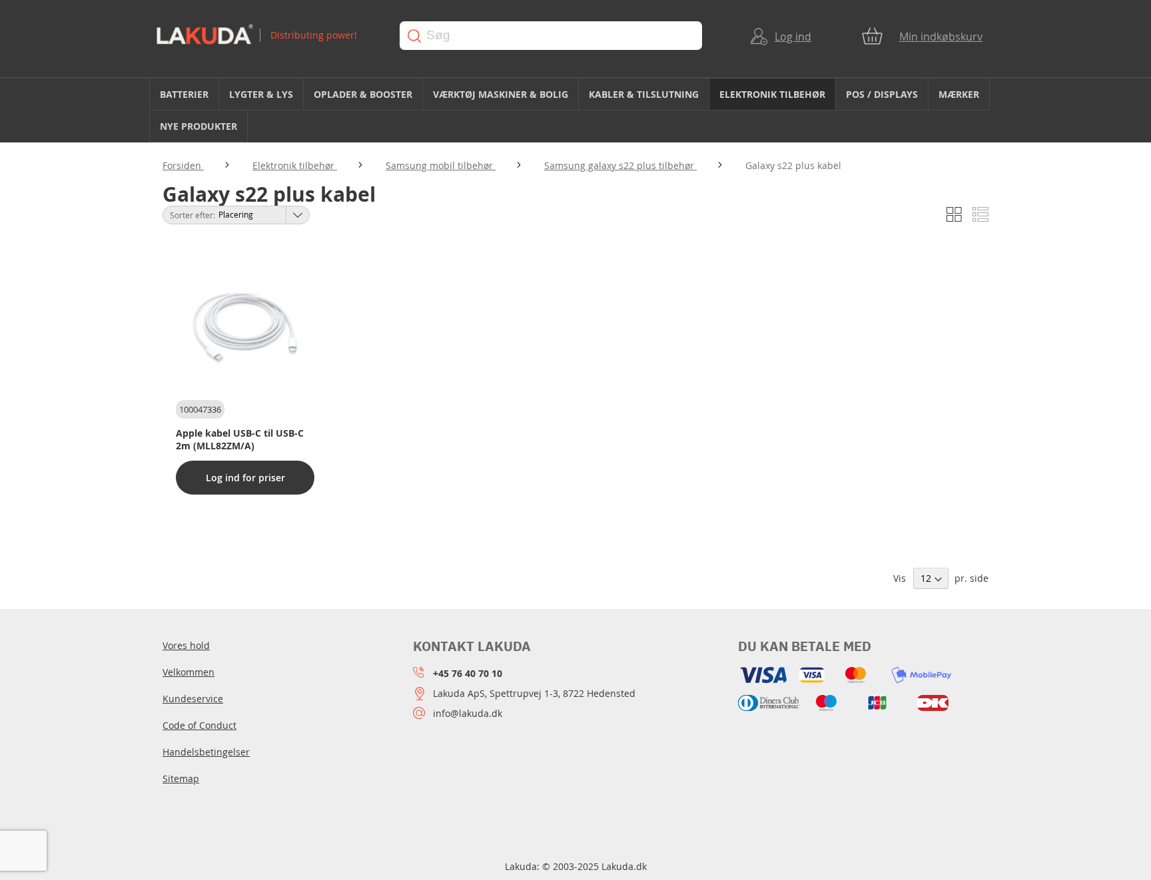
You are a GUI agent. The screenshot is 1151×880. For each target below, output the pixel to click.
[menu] (575, 110)
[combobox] (551, 35)
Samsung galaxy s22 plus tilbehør (620, 165)
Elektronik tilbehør (294, 165)
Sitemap (181, 778)
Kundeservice (193, 698)
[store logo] (265, 35)
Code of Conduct (199, 725)
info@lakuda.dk (467, 713)
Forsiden (183, 165)
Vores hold (186, 645)
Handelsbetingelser (206, 752)
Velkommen (188, 672)
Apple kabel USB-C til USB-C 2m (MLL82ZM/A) (240, 439)
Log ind (793, 36)
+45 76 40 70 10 (467, 673)
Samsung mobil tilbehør (441, 165)
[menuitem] (184, 94)
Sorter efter (191, 215)
